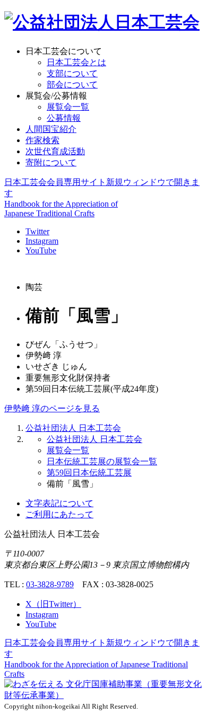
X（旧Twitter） (53, 603)
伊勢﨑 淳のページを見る (52, 408)
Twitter (37, 231)
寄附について (50, 162)
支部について (72, 73)
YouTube (40, 250)
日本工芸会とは (76, 62)
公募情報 (64, 117)
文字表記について (59, 503)
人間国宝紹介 (50, 129)
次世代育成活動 (55, 151)
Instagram (41, 240)
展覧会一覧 (68, 106)
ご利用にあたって (59, 514)
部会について (72, 84)
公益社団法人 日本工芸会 (73, 427)
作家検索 (42, 140)
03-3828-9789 (50, 584)
